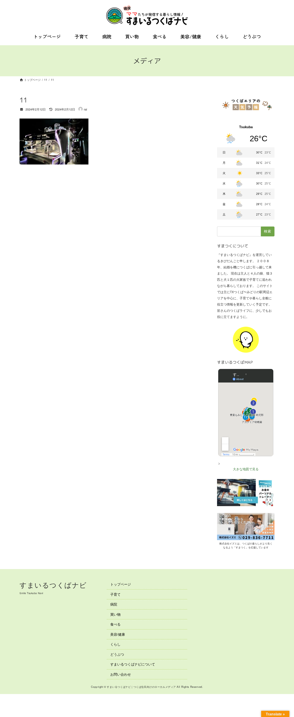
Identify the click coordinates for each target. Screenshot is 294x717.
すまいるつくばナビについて (132, 664)
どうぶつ (117, 654)
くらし (115, 644)
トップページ (120, 584)
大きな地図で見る (246, 469)
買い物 (115, 614)
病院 (113, 604)
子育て (115, 594)
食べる (115, 624)
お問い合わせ (120, 674)
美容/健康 (117, 634)
